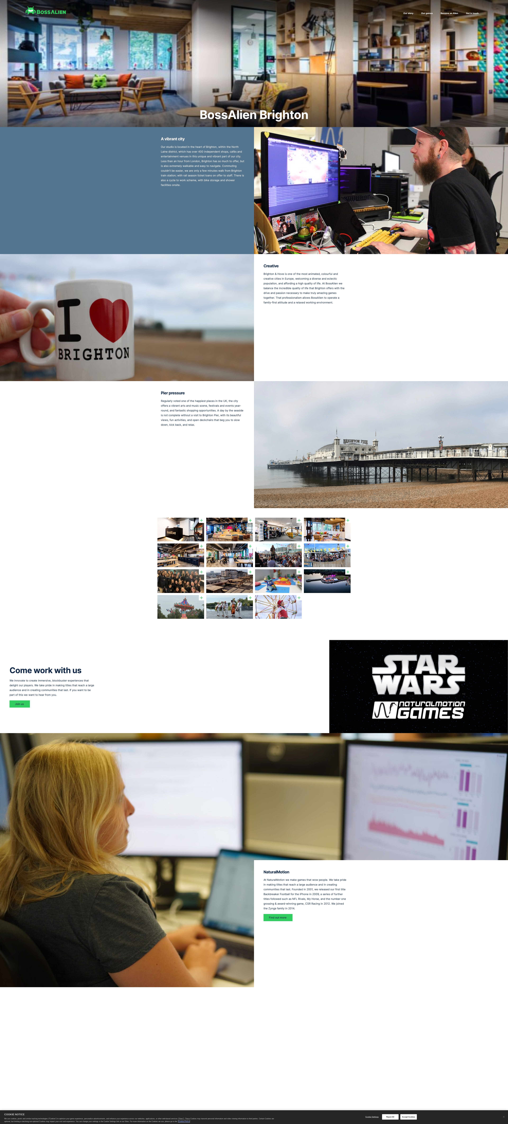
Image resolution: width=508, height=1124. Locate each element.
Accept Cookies (408, 1117)
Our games (427, 13)
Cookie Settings (372, 1117)
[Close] (504, 1117)
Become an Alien (449, 13)
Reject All (390, 1117)
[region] (254, 1117)
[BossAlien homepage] (45, 10)
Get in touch (472, 13)
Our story (408, 13)
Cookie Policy (184, 1121)
